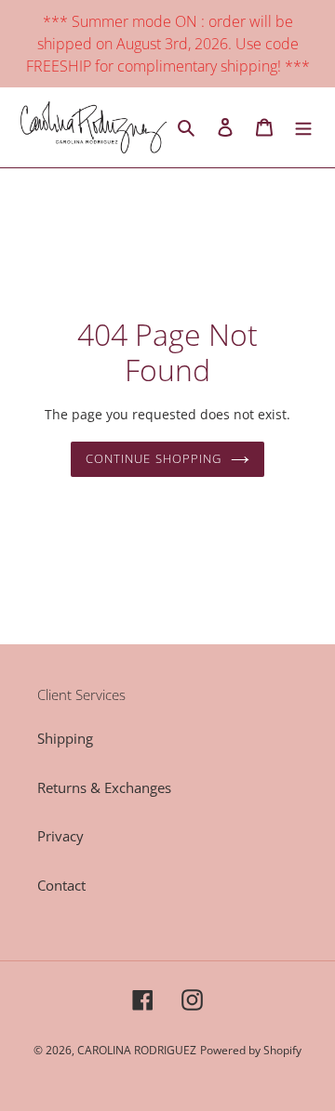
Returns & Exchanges (104, 787)
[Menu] (303, 127)
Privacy (60, 836)
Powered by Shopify (251, 1050)
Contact (61, 885)
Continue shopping (153, 458)
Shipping (65, 738)
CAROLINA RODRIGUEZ (136, 1050)
